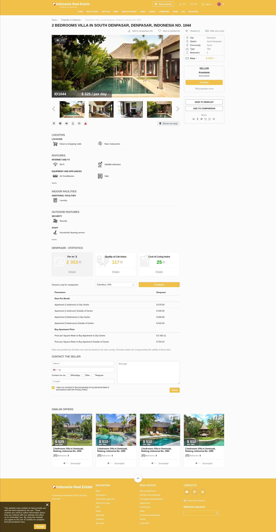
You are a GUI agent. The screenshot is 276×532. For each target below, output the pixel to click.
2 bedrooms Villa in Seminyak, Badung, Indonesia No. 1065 (200, 449)
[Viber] (205, 119)
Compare (159, 284)
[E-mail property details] (66, 123)
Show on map (170, 123)
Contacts (100, 519)
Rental (143, 519)
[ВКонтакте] (193, 119)
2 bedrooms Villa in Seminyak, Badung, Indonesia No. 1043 (68, 449)
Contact (204, 82)
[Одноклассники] (197, 119)
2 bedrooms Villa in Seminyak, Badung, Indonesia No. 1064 (156, 449)
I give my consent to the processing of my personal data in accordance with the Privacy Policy (82, 388)
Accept (40, 526)
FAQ (98, 507)
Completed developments (151, 499)
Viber (87, 375)
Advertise (100, 515)
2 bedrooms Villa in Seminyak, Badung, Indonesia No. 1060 (112, 449)
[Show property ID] (79, 123)
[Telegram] (213, 119)
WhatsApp (75, 375)
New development (148, 491)
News (98, 511)
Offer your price (217, 31)
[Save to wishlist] (88, 417)
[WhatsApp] (209, 119)
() (184, 4)
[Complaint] (85, 123)
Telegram (99, 375)
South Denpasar (214, 41)
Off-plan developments (150, 495)
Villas (142, 511)
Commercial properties (150, 515)
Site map (100, 523)
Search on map (103, 503)
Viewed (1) (195, 31)
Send (175, 390)
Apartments (145, 503)
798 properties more (204, 89)
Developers (101, 495)
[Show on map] (54, 123)
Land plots (144, 523)
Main (98, 491)
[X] (201, 119)
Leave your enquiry (196, 500)
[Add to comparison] (83, 417)
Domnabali (204, 76)
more (54, 183)
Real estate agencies (105, 499)
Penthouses (145, 507)
